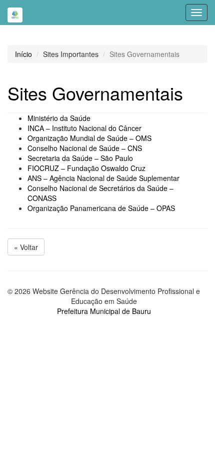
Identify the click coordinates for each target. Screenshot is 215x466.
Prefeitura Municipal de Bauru (104, 311)
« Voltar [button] (26, 247)
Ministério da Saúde (59, 118)
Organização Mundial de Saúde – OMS (90, 138)
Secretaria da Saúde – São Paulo (80, 158)
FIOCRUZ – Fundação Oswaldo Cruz (87, 168)
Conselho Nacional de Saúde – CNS (85, 148)
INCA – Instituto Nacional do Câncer (85, 128)
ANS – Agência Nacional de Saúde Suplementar (104, 178)
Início (23, 54)
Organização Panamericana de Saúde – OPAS (101, 208)
